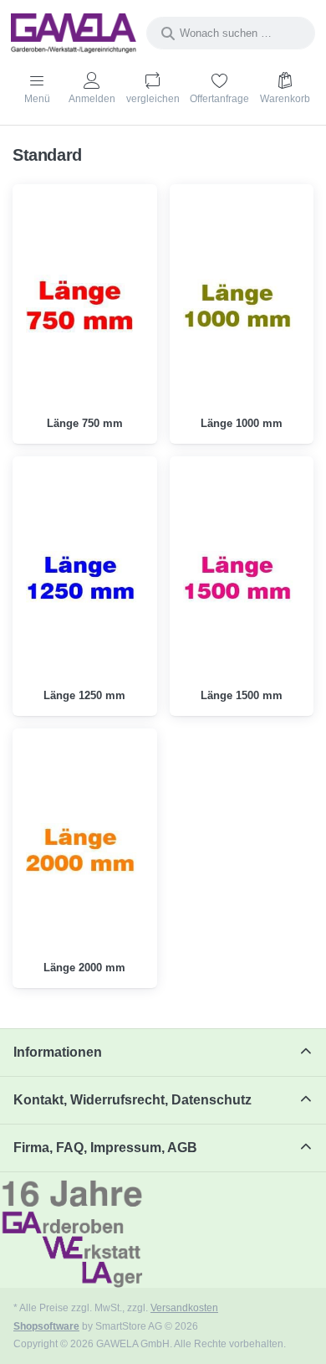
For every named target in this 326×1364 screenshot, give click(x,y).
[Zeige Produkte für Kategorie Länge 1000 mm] (242, 305)
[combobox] (230, 33)
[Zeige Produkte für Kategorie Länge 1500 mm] (242, 577)
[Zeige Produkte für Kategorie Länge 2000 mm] (85, 849)
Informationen (57, 1052)
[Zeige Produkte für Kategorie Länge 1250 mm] (85, 577)
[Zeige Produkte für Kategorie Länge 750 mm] (85, 305)
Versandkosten (184, 1307)
